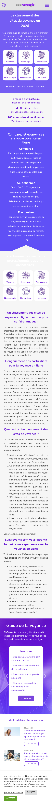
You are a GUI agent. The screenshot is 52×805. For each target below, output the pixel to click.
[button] (7, 676)
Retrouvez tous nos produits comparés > (26, 86)
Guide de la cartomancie (33, 676)
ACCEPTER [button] (10, 798)
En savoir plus (33, 684)
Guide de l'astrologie (31, 665)
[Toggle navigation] (47, 5)
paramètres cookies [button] (13, 792)
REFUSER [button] (31, 792)
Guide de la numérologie (33, 671)
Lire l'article (31, 744)
